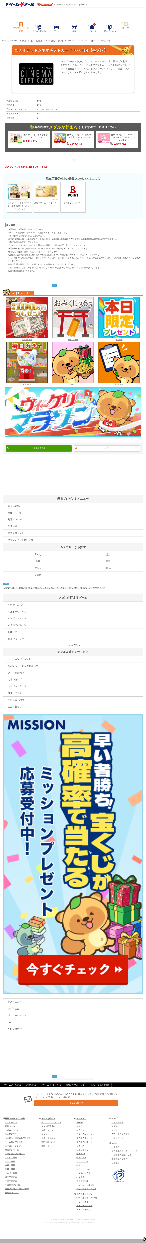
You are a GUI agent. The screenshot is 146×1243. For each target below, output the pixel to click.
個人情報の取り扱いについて (124, 1151)
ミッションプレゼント (19, 659)
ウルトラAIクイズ (17, 611)
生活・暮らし (15, 706)
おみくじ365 (73, 340)
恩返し (73, 384)
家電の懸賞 (10, 1169)
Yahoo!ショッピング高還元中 (23, 666)
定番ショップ (15, 679)
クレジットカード (17, 686)
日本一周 (12, 632)
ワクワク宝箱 (82, 1181)
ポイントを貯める (84, 1205)
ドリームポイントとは (19, 1015)
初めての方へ (110, 31)
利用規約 (115, 1147)
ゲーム (57, 31)
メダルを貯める (39, 31)
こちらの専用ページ (49, 1097)
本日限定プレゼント (14, 1185)
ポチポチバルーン (17, 625)
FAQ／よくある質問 (100, 1085)
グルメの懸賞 (11, 1173)
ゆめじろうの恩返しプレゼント (19, 1138)
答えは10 (80, 1153)
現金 (108, 554)
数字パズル (81, 1157)
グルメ (38, 568)
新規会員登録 (39, 448)
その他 (38, 575)
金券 (38, 561)
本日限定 (119, 340)
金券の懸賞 (10, 1165)
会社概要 (115, 1163)
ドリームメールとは (12, 1085)
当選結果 (12, 526)
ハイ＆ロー (81, 1177)
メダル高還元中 (16, 673)
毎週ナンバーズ (16, 519)
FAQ (10, 1022)
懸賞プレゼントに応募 (21, 29)
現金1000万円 (15, 506)
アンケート (119, 384)
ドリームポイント (84, 1202)
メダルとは (13, 1008)
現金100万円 (27, 340)
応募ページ (10, 1126)
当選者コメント (16, 533)
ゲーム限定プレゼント (15, 1142)
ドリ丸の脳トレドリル (86, 1189)
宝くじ (38, 554)
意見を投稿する (76, 1103)
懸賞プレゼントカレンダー (21, 540)
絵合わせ (80, 1165)
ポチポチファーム (17, 618)
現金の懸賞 (10, 1161)
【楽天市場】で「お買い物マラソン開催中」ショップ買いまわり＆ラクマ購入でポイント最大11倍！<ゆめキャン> (54, 588)
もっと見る (73, 645)
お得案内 (74, 31)
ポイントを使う (83, 1209)
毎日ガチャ (27, 384)
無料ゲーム (81, 1118)
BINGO (79, 1122)
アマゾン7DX (82, 1161)
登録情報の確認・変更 (121, 1155)
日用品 (108, 568)
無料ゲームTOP (16, 605)
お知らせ (92, 28)
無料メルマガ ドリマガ (76, 1085)
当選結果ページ (25, 229)
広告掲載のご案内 (119, 1159)
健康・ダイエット (17, 693)
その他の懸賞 (11, 1181)
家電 (108, 561)
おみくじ (80, 1126)
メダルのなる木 (83, 1173)
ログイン (126, 28)
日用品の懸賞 (11, 1177)
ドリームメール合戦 (85, 1185)
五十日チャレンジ (13, 1146)
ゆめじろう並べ (83, 1169)
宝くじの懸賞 (11, 1157)
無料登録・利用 (16, 700)
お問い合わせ (15, 1029)
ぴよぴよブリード (17, 639)
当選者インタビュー (14, 1130)
